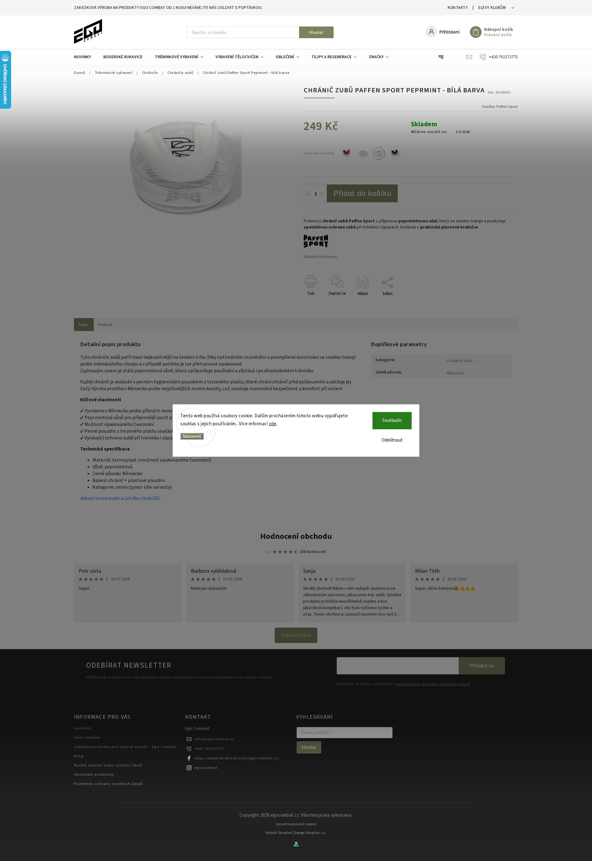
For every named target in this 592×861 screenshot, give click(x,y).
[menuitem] (85, 57)
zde (273, 424)
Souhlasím (392, 420)
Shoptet (285, 833)
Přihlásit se (482, 665)
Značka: (500, 106)
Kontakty (458, 7)
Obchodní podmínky (94, 774)
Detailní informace (320, 257)
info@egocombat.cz (214, 739)
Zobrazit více (296, 635)
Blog (79, 756)
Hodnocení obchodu (296, 536)
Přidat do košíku (362, 193)
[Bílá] (379, 153)
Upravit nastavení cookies (296, 824)
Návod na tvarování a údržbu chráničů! (120, 498)
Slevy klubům (492, 7)
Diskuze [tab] (105, 324)
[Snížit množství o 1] (308, 194)
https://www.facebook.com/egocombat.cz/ (236, 758)
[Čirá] (363, 153)
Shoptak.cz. (316, 833)
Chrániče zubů (460, 361)
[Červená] (347, 153)
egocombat (205, 767)
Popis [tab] (84, 324)
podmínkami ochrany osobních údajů (433, 684)
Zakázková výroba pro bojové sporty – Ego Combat (125, 747)
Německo (455, 373)
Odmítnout (392, 440)
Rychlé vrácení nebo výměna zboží (108, 765)
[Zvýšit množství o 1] (322, 194)
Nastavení (192, 436)
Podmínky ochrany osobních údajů (108, 783)
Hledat (316, 32)
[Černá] (395, 153)
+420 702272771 (209, 748)
